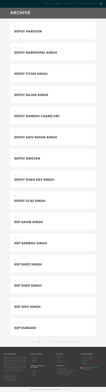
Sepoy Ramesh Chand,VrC (37, 116)
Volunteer (34, 356)
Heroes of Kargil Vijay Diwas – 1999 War (66, 370)
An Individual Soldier (61, 368)
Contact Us (84, 363)
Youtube (34, 375)
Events (58, 358)
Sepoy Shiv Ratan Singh (35, 137)
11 (60, 342)
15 (75, 342)
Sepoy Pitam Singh (31, 74)
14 (71, 342)
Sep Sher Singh (28, 285)
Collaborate (34, 358)
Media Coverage (60, 356)
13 (68, 342)
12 (64, 342)
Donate (33, 362)
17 (82, 342)
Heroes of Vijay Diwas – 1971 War (64, 372)
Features (59, 360)
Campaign (34, 360)
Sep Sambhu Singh (30, 243)
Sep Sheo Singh (28, 264)
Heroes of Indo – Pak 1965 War (64, 374)
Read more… (18, 371)
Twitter (33, 373)
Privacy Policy (85, 360)
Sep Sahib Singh (28, 222)
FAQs (83, 362)
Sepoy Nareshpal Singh (35, 52)
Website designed (87, 367)
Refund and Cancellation (87, 358)
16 (78, 342)
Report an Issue (60, 362)
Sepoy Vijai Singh (30, 201)
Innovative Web (72, 389)
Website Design (63, 389)
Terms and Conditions (87, 356)
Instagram (34, 372)
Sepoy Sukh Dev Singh (34, 179)
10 (57, 342)
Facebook (34, 370)
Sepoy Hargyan (28, 31)
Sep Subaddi (25, 328)
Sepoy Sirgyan (27, 158)
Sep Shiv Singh (27, 307)
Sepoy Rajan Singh (31, 95)
